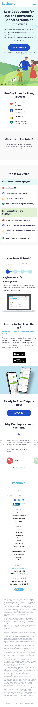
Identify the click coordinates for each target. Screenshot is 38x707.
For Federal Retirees (19, 518)
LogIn (19, 488)
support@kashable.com (19, 568)
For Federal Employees (19, 516)
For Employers (19, 521)
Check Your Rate (19, 48)
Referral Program (19, 554)
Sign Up (19, 490)
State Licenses (19, 535)
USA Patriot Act (19, 546)
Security (19, 557)
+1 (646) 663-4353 (19, 571)
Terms (19, 540)
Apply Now (19, 413)
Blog (19, 529)
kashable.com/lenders (20, 623)
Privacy (19, 538)
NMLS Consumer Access (19, 552)
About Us (19, 532)
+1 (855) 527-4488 (16, 574)
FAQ (19, 560)
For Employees (19, 513)
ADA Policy (19, 549)
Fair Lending (19, 543)
